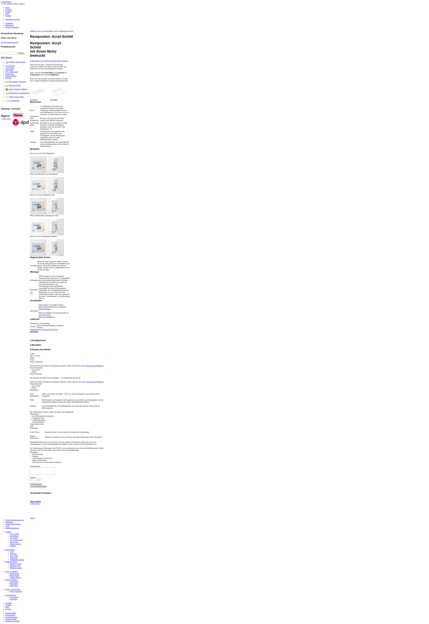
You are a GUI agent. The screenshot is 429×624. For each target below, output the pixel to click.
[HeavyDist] (35, 504)
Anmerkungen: (35, 466)
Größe (32, 354)
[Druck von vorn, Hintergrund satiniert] (38, 255)
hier (47, 270)
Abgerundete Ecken (37, 424)
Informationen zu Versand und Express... (44, 329)
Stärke (32, 358)
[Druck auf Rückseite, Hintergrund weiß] (38, 235)
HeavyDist (35, 501)
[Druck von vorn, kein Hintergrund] (38, 172)
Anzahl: (33, 478)
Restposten (63, 31)
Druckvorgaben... (45, 309)
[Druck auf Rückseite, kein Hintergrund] (38, 193)
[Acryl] (38, 98)
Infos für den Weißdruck (95, 366)
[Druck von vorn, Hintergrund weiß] (38, 214)
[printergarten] (6, 2)
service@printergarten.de (10, 42)
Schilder (33, 31)
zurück (32, 518)
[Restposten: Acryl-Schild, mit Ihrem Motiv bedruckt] (49, 61)
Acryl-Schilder (47, 31)
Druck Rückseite (36, 384)
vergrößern (34, 100)
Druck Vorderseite (36, 368)
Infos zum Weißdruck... (47, 317)
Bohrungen (34, 452)
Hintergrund (34, 414)
